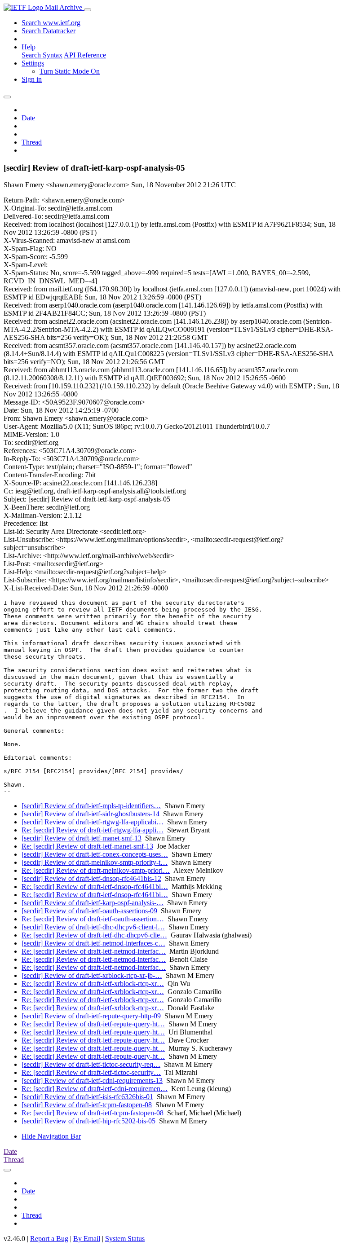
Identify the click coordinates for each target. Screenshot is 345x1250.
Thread (32, 142)
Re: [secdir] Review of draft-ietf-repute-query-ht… (93, 1024)
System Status (125, 1238)
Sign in (32, 79)
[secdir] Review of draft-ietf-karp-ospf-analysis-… (93, 903)
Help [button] (28, 47)
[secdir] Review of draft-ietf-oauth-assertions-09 (89, 911)
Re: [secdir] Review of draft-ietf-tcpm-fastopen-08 (93, 1113)
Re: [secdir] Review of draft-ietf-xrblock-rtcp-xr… (93, 983)
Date (28, 118)
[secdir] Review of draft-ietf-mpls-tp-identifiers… (91, 806)
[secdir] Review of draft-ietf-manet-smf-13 (82, 838)
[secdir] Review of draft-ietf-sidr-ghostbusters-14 (90, 814)
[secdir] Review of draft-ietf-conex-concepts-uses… (95, 854)
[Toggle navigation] (87, 10)
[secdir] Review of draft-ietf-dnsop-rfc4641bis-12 (91, 878)
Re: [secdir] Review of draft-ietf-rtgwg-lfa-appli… (93, 830)
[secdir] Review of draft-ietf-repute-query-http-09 (91, 1016)
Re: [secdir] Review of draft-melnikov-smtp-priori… (96, 870)
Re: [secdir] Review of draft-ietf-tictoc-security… (91, 1072)
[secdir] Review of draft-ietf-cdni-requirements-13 (92, 1080)
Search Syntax (42, 55)
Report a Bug (49, 1238)
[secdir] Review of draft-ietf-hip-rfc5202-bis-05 (88, 1121)
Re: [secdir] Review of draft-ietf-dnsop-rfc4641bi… (95, 886)
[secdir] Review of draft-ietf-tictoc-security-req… (91, 1064)
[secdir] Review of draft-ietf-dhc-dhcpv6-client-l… (93, 927)
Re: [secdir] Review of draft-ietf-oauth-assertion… (93, 919)
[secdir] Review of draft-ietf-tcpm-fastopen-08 (87, 1105)
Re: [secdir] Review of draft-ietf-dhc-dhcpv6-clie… (94, 935)
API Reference (85, 55)
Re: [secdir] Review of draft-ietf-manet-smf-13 (87, 846)
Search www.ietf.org (51, 22)
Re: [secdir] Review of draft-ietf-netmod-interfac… (94, 951)
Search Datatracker (48, 31)
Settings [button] (33, 63)
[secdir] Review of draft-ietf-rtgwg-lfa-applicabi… (93, 822)
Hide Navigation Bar (51, 1136)
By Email (86, 1238)
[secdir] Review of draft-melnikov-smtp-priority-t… (95, 862)
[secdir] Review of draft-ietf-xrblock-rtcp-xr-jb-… (92, 975)
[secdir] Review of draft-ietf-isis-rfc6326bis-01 (87, 1096)
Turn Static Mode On (70, 71)
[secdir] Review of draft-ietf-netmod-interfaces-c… (93, 943)
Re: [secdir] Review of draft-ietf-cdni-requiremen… (95, 1088)
